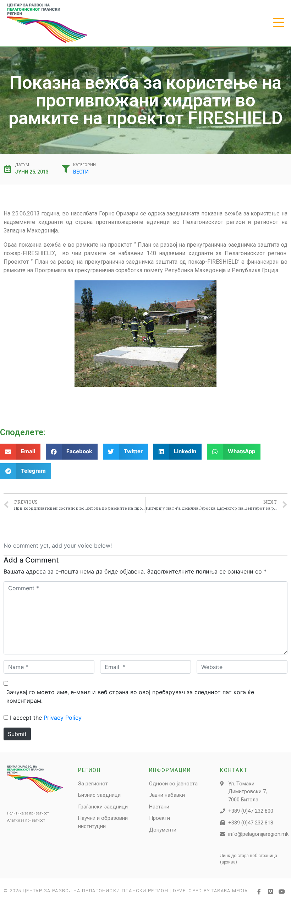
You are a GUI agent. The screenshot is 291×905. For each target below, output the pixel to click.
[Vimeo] (270, 891)
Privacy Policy (63, 717)
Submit (17, 733)
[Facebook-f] (259, 891)
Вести (81, 172)
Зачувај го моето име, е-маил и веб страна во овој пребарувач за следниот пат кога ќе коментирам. (130, 696)
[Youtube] (281, 891)
